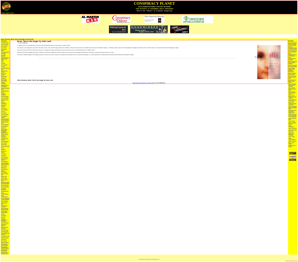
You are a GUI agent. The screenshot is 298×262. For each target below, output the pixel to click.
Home (2, 39)
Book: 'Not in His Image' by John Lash (143, 83)
